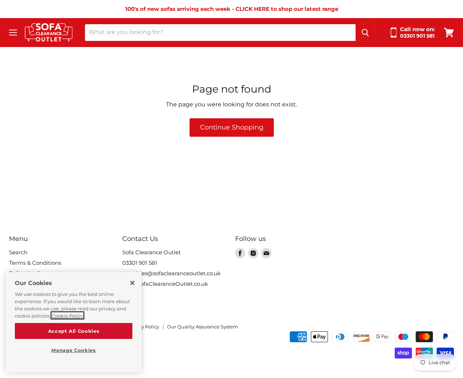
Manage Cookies (73, 350)
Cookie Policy (67, 315)
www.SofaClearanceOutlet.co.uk (165, 283)
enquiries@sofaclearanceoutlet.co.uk (171, 273)
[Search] (365, 32)
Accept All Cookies (73, 331)
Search (18, 252)
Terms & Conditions (35, 262)
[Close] (132, 283)
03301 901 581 (139, 262)
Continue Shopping (231, 127)
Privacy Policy (143, 327)
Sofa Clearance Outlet (151, 252)
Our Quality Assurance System (202, 327)
